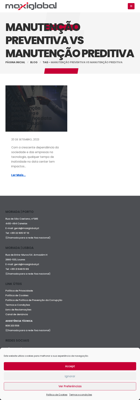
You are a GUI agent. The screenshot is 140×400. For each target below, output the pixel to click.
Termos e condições (80, 394)
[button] (131, 6)
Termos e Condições (17, 304)
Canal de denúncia (16, 314)
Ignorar (70, 376)
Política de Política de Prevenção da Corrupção (33, 300)
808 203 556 (12, 325)
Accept (70, 366)
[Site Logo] (31, 6)
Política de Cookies (56, 394)
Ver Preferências (70, 386)
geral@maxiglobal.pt (26, 228)
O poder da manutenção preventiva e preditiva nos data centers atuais (31, 113)
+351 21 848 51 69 (19, 269)
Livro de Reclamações (18, 309)
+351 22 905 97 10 (19, 233)
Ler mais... (18, 175)
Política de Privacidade (19, 290)
